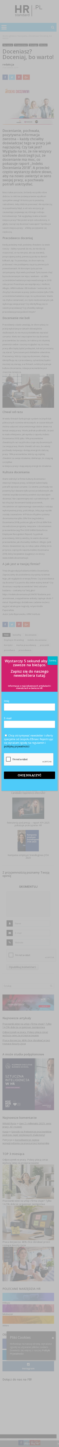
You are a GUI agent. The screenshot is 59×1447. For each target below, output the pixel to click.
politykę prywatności (16, 746)
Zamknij (52, 660)
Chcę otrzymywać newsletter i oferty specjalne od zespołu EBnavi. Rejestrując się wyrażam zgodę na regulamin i (28, 741)
